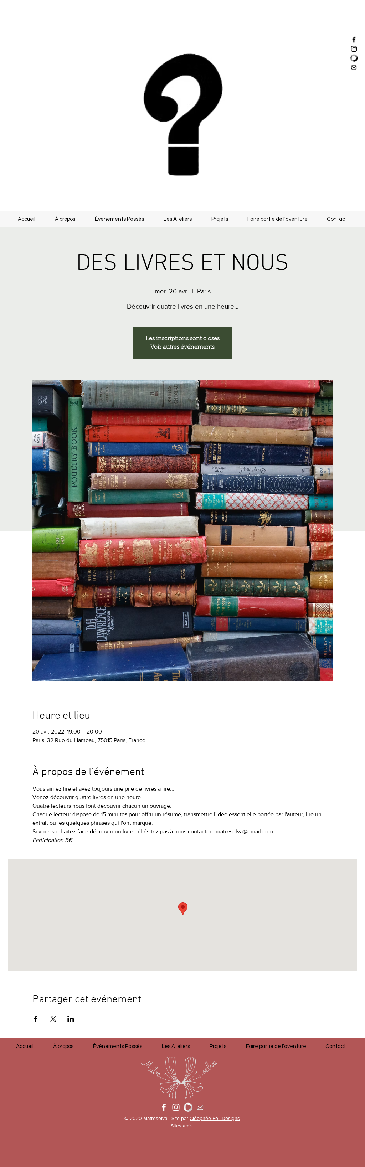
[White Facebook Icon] (164, 1107)
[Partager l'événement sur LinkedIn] (70, 1019)
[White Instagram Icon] (176, 1107)
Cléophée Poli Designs (215, 1118)
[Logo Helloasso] (188, 1107)
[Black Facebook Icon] (354, 39)
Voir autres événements (182, 347)
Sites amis (182, 1126)
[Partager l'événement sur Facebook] (35, 1019)
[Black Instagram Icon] (354, 49)
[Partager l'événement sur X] (53, 1019)
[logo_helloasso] (354, 58)
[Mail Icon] (354, 67)
